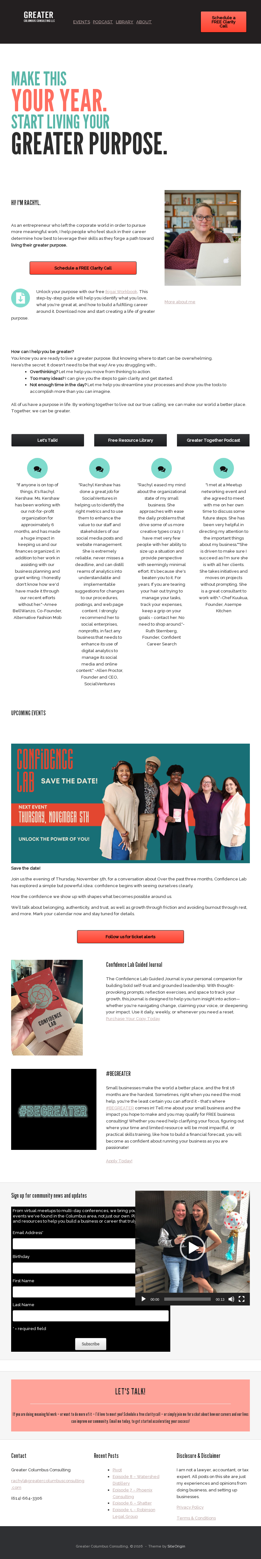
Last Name (23, 1304)
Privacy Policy (190, 1507)
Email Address (28, 1232)
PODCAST (103, 21)
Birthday (21, 1256)
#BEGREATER (120, 1108)
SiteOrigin (176, 1546)
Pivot (117, 1469)
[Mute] (231, 1299)
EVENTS (81, 21)
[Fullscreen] (241, 1299)
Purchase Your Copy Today (133, 1018)
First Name (23, 1280)
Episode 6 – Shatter (132, 1503)
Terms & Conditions (196, 1518)
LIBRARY (124, 21)
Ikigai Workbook (121, 291)
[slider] (187, 1299)
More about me (180, 301)
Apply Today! (119, 1160)
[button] (192, 1248)
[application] (192, 1248)
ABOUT (144, 21)
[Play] (143, 1299)
